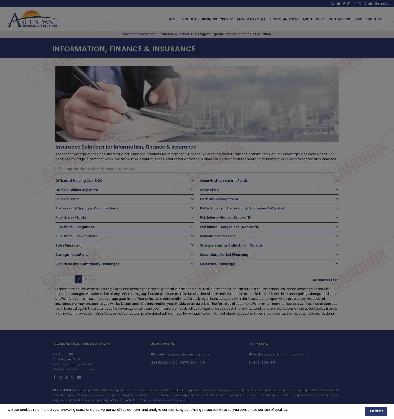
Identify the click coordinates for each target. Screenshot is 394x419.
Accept (376, 411)
